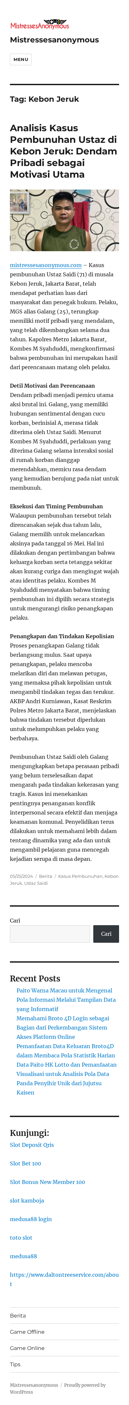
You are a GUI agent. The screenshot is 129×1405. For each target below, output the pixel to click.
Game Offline (27, 1332)
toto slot (21, 1237)
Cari (15, 920)
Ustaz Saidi (36, 883)
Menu (21, 59)
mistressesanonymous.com (46, 265)
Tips (15, 1364)
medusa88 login (31, 1219)
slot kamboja (27, 1200)
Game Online (27, 1348)
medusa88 (23, 1256)
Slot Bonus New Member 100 (47, 1182)
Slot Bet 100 (25, 1163)
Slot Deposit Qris (32, 1145)
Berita (45, 876)
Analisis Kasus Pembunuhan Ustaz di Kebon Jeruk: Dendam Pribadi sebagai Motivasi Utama (63, 151)
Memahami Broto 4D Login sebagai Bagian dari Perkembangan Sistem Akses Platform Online (63, 1027)
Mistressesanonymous (54, 39)
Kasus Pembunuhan (80, 876)
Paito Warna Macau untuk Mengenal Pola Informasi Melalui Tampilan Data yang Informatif (66, 999)
